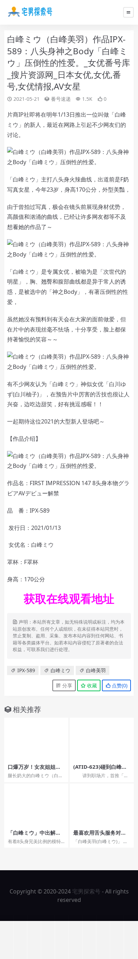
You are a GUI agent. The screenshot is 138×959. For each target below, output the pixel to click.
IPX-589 (26, 670)
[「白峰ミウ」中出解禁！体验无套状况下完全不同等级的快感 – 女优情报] (36, 805)
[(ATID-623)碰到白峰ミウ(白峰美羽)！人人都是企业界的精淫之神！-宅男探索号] (102, 739)
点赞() (118, 685)
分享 (66, 685)
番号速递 (61, 98)
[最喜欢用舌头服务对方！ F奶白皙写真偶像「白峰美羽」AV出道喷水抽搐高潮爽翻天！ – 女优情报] (102, 805)
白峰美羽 (96, 670)
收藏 (91, 685)
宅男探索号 (86, 891)
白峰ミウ (60, 670)
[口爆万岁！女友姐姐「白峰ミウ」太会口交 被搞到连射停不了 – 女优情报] (36, 739)
